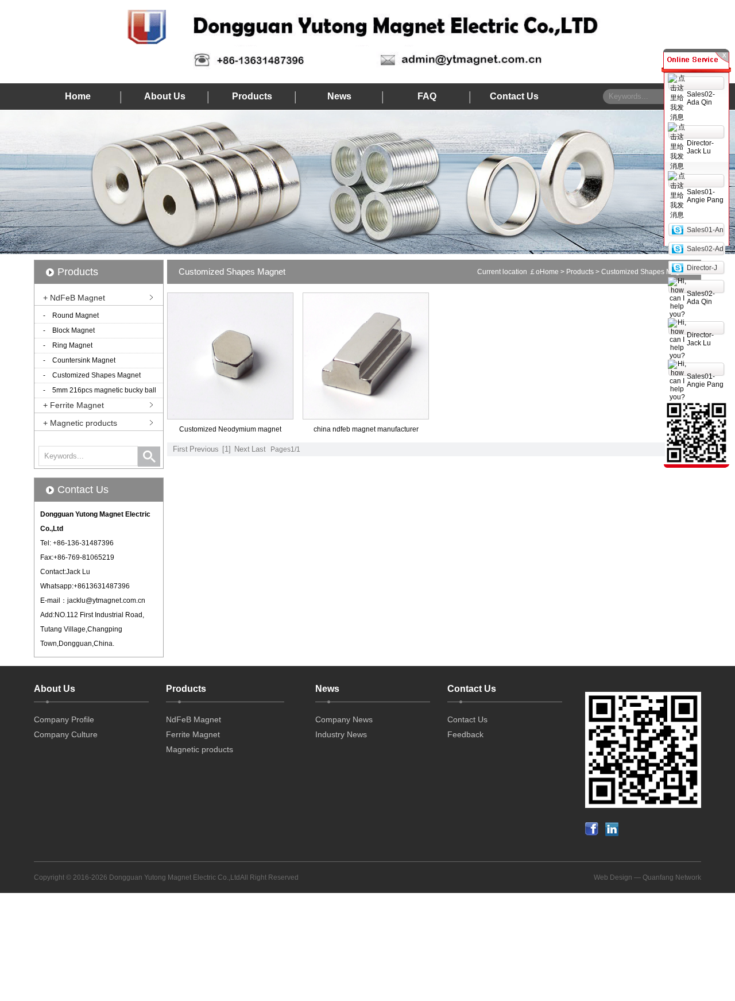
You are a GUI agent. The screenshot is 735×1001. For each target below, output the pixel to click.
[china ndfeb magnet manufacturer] (366, 417)
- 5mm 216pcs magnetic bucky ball (99, 390)
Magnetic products (199, 749)
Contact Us (514, 96)
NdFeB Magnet (193, 719)
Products (252, 96)
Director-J (702, 268)
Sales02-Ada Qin (701, 98)
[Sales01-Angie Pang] (677, 229)
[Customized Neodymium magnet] (231, 417)
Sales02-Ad (705, 249)
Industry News (341, 734)
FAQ (426, 96)
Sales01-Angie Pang (705, 196)
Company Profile (64, 719)
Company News (344, 719)
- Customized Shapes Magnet (92, 375)
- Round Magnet (71, 315)
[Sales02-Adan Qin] (677, 248)
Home (78, 96)
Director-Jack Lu (700, 147)
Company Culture (66, 734)
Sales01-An (705, 230)
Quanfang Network (672, 877)
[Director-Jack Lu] (677, 267)
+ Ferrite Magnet (73, 405)
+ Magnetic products (80, 423)
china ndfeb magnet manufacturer (366, 429)
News (339, 96)
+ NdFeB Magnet (74, 297)
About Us (164, 96)
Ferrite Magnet (193, 734)
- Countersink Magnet (79, 360)
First (180, 449)
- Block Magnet (69, 330)
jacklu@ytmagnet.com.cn (106, 600)
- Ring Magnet (67, 345)
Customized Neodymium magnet (230, 429)
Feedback (465, 734)
